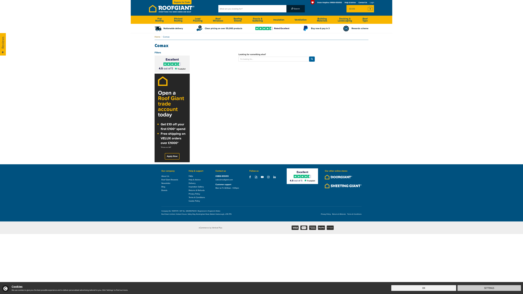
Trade (182, 2)
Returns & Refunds (197, 190)
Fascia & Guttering (257, 19)
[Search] (295, 8)
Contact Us (362, 2)
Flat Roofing (159, 19)
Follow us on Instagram (268, 177)
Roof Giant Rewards (169, 179)
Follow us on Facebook (250, 177)
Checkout (368, 8)
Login (372, 2)
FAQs (191, 176)
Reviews (2, 43)
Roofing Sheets (238, 19)
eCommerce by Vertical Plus (210, 227)
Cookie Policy (194, 201)
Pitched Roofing (178, 19)
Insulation (278, 20)
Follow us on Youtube (262, 177)
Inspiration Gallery (196, 186)
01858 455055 (222, 176)
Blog (163, 186)
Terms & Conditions (197, 197)
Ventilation (301, 20)
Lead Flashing (198, 19)
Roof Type (365, 19)
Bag (354, 8)
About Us (165, 176)
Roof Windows (218, 19)
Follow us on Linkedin (274, 177)
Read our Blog (256, 177)
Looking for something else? (252, 54)
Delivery (192, 183)
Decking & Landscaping (345, 19)
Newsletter (166, 183)
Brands (164, 190)
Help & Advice (195, 179)
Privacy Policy (194, 193)
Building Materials (322, 19)
